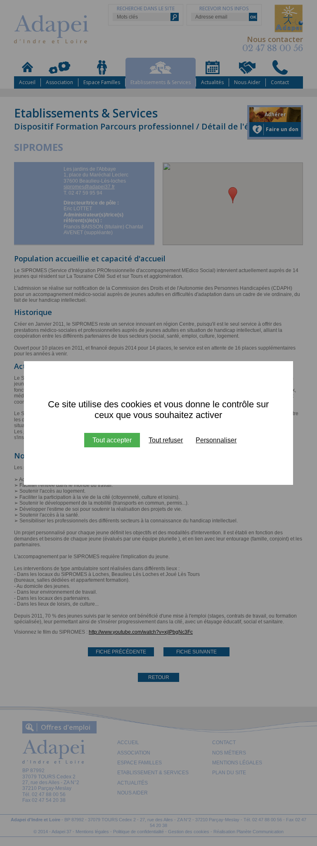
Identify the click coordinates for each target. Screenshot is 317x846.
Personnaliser (216, 440)
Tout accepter (112, 440)
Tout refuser (166, 440)
